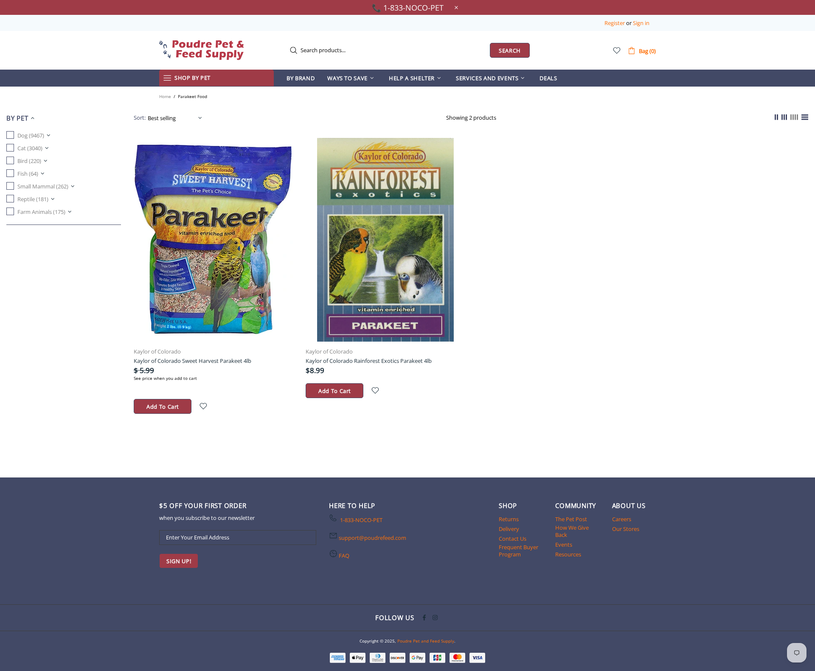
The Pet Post (571, 519)
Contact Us (512, 538)
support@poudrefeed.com (372, 538)
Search (510, 50)
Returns (509, 519)
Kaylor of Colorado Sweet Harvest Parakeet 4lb (192, 361)
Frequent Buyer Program (518, 551)
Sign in (641, 23)
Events (563, 544)
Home (165, 96)
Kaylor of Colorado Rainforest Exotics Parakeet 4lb (369, 361)
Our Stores (625, 529)
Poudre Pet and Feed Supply (201, 50)
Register (614, 23)
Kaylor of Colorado (157, 351)
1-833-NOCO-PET (361, 520)
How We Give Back (572, 531)
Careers (621, 519)
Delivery (509, 529)
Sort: (140, 117)
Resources (568, 554)
